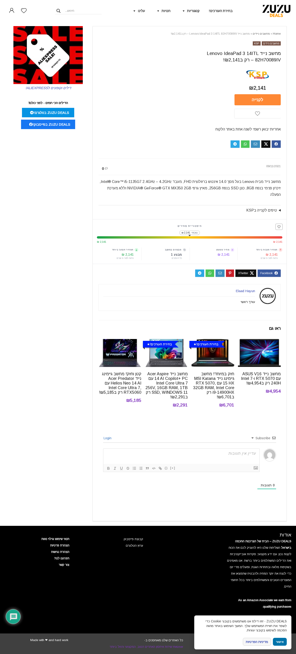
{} (166, 468)
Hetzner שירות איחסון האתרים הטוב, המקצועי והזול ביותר (146, 646)
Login (108, 438)
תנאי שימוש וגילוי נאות (55, 539)
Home (277, 33)
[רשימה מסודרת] (134, 468)
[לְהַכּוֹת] (128, 468)
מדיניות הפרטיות (257, 642)
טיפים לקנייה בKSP (261, 210)
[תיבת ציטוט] (147, 468)
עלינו (141, 11)
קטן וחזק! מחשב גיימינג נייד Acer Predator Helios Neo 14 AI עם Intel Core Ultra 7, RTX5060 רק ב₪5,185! (120, 383)
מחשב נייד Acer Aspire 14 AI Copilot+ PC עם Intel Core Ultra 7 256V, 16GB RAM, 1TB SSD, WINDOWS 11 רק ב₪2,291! (166, 385)
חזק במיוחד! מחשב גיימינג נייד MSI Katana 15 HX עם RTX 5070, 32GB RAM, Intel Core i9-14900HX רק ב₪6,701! (213, 385)
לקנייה (257, 99)
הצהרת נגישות (60, 552)
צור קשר (64, 564)
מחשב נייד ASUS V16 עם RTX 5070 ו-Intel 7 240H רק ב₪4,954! (261, 378)
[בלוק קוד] (154, 468)
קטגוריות (193, 11)
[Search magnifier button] (58, 11)
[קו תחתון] (121, 468)
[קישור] (160, 468)
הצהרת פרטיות (59, 545)
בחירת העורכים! (221, 11)
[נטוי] (115, 468)
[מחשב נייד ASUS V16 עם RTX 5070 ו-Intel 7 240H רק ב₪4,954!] (259, 342)
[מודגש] (108, 468)
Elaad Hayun (245, 291)
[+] (172, 468)
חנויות (166, 11)
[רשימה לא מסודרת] (141, 468)
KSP (256, 43)
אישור (280, 642)
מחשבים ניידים (261, 33)
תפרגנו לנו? (61, 558)
